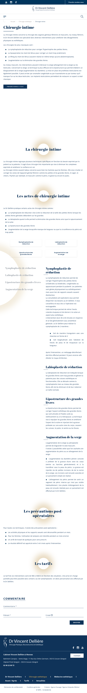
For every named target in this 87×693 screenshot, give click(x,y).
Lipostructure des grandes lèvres (23, 282)
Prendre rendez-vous (76, 2)
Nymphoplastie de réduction (20, 268)
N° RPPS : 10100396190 (43, 690)
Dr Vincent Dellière (13, 677)
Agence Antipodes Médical (71, 687)
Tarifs (26, 681)
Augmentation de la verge (19, 289)
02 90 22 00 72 (8, 665)
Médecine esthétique (63, 677)
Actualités (40, 681)
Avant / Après (11, 681)
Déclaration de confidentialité (13, 687)
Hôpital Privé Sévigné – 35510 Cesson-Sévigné (20, 662)
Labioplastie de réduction (19, 275)
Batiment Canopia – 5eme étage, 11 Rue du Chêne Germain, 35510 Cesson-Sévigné (34, 659)
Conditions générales (33, 687)
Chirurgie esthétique (38, 677)
